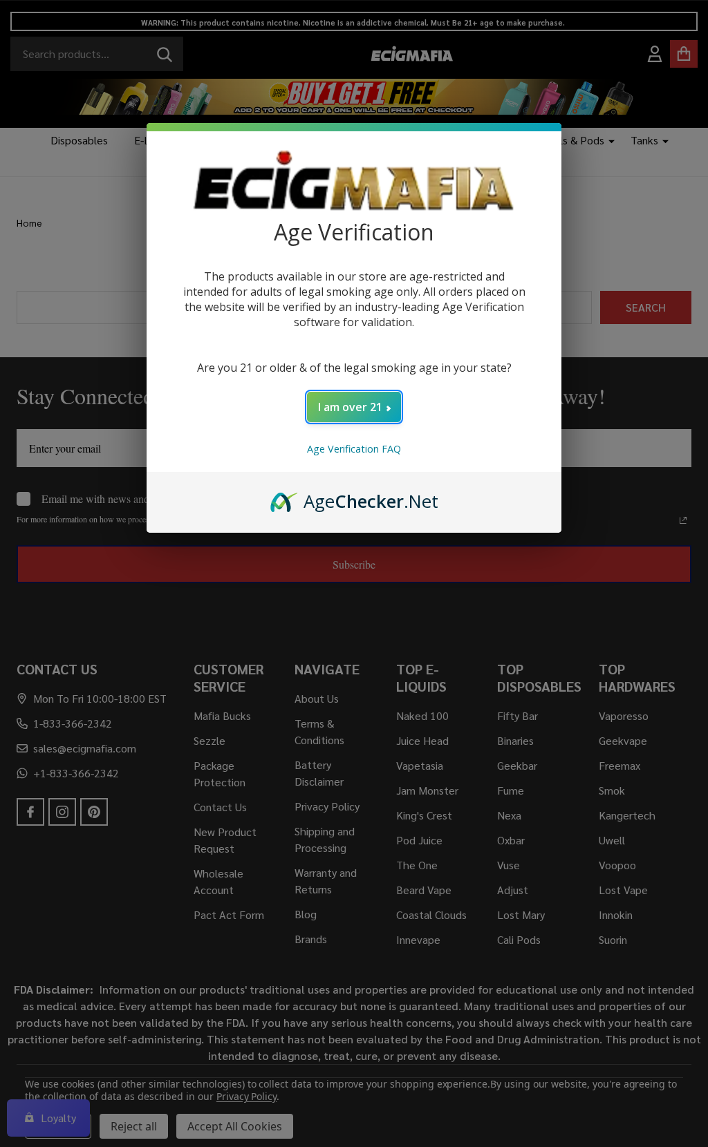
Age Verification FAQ (354, 448)
